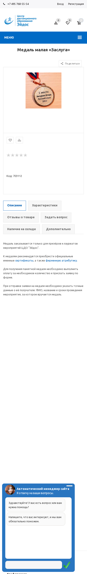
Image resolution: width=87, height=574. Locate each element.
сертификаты (24, 260)
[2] (13, 155)
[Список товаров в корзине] (81, 25)
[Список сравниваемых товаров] (56, 25)
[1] (9, 155)
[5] (25, 155)
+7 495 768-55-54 (18, 3)
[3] (17, 155)
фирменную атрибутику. (61, 260)
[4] (21, 155)
